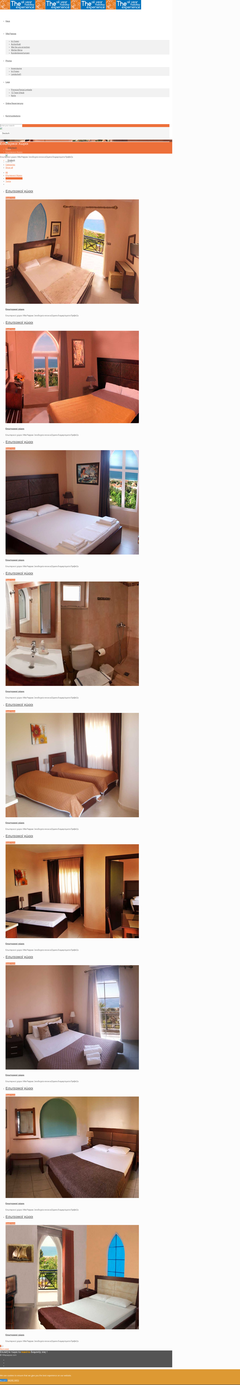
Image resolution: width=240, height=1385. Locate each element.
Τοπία (8, 181)
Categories (10, 165)
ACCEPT (3, 1380)
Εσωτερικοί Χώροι (14, 152)
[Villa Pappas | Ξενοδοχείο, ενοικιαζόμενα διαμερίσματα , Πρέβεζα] (70, 9)
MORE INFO (13, 1380)
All (7, 172)
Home (8, 149)
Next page (4, 1349)
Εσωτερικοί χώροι (19, 191)
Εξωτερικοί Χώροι (14, 175)
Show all (9, 168)
